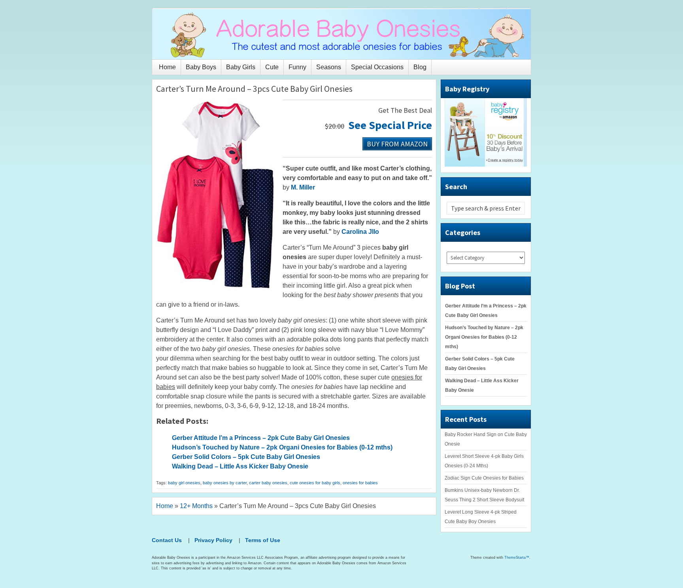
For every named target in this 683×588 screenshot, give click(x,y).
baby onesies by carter (225, 482)
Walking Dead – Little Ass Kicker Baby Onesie (240, 466)
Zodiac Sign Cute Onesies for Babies (484, 478)
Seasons (328, 67)
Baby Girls (240, 67)
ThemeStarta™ (516, 558)
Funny (297, 67)
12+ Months (196, 506)
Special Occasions (377, 67)
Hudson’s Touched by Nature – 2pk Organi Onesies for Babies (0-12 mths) (282, 447)
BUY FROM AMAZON (397, 143)
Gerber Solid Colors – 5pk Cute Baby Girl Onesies (246, 456)
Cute (272, 67)
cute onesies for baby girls (315, 482)
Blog (419, 67)
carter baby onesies (268, 482)
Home (167, 67)
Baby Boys (201, 67)
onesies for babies (360, 482)
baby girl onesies (184, 482)
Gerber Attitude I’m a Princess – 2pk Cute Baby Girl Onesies (261, 437)
